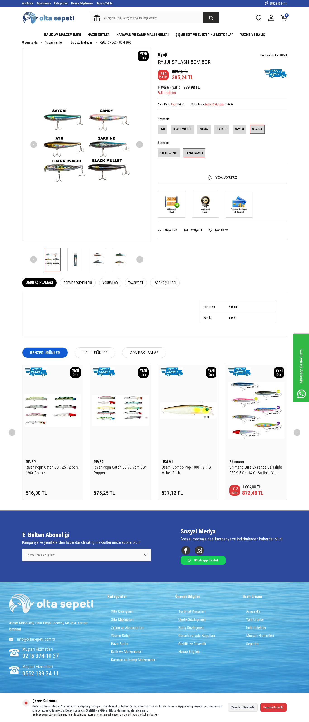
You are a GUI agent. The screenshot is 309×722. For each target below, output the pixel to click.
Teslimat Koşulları (191, 611)
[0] (284, 19)
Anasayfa (31, 42)
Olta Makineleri (122, 619)
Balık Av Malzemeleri (126, 651)
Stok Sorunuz (226, 177)
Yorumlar (110, 283)
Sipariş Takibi (104, 3)
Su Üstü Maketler (81, 42)
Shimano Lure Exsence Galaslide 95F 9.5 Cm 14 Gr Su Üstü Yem (255, 470)
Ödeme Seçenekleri (78, 283)
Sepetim (252, 643)
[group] (86, 144)
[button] (33, 144)
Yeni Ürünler (255, 619)
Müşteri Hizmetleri (260, 635)
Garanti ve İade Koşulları (196, 635)
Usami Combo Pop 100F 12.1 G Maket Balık (186, 470)
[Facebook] (186, 550)
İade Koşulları (165, 283)
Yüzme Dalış (120, 635)
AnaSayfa (27, 3)
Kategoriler (61, 3)
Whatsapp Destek (206, 560)
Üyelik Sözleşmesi (191, 619)
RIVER (31, 461)
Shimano (236, 461)
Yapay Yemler (54, 42)
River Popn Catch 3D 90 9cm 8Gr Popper (120, 470)
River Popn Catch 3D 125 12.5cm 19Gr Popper (52, 470)
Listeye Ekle (170, 230)
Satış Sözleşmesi (191, 627)
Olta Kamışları (121, 611)
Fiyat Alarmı (221, 230)
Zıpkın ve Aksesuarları (127, 627)
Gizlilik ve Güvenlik (192, 643)
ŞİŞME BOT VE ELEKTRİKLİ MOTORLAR (204, 35)
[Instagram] (199, 550)
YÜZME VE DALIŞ (252, 35)
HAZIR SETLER (99, 35)
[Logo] (51, 604)
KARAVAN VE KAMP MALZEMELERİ (142, 35)
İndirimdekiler (256, 627)
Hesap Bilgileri (189, 651)
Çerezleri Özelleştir (243, 707)
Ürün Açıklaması (39, 283)
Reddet (36, 714)
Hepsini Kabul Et (273, 707)
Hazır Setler (119, 643)
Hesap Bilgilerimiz (82, 3)
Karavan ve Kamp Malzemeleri (133, 659)
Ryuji (162, 54)
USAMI (167, 461)
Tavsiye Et (195, 230)
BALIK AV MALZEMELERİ (62, 35)
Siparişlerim (43, 3)
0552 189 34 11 (278, 3)
